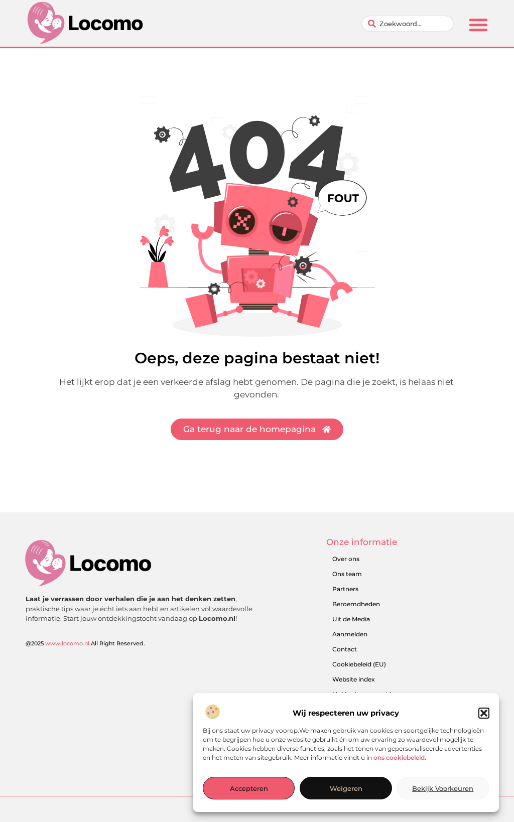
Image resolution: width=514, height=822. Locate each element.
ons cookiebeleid (399, 757)
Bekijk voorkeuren (442, 788)
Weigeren (346, 788)
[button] (484, 713)
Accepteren (249, 788)
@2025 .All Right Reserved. (85, 643)
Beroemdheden (356, 604)
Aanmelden (349, 634)
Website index (353, 679)
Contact (344, 649)
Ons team (347, 574)
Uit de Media (351, 619)
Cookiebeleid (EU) (359, 664)
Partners (345, 589)
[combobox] (407, 23)
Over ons (345, 559)
